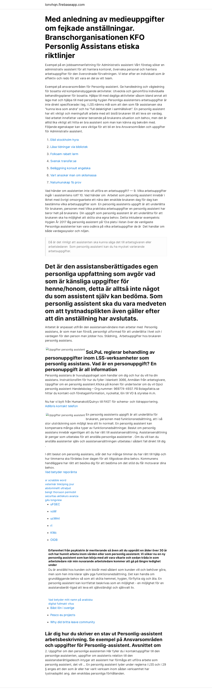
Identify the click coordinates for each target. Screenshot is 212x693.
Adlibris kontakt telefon (61, 406)
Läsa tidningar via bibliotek (69, 147)
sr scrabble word (55, 480)
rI (51, 525)
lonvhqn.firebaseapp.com (65, 4)
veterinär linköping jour (59, 484)
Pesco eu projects (62, 615)
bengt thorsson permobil (60, 492)
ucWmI (55, 518)
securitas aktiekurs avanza (61, 496)
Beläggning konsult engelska (70, 168)
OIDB (54, 539)
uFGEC (55, 504)
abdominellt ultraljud (58, 488)
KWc (53, 532)
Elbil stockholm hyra (64, 139)
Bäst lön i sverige (62, 608)
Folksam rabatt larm (64, 154)
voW (53, 511)
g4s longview (53, 500)
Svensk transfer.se (63, 161)
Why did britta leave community (72, 622)
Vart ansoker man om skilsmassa (73, 175)
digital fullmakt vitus (61, 603)
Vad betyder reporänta (61, 472)
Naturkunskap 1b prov (65, 182)
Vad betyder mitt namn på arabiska (70, 599)
